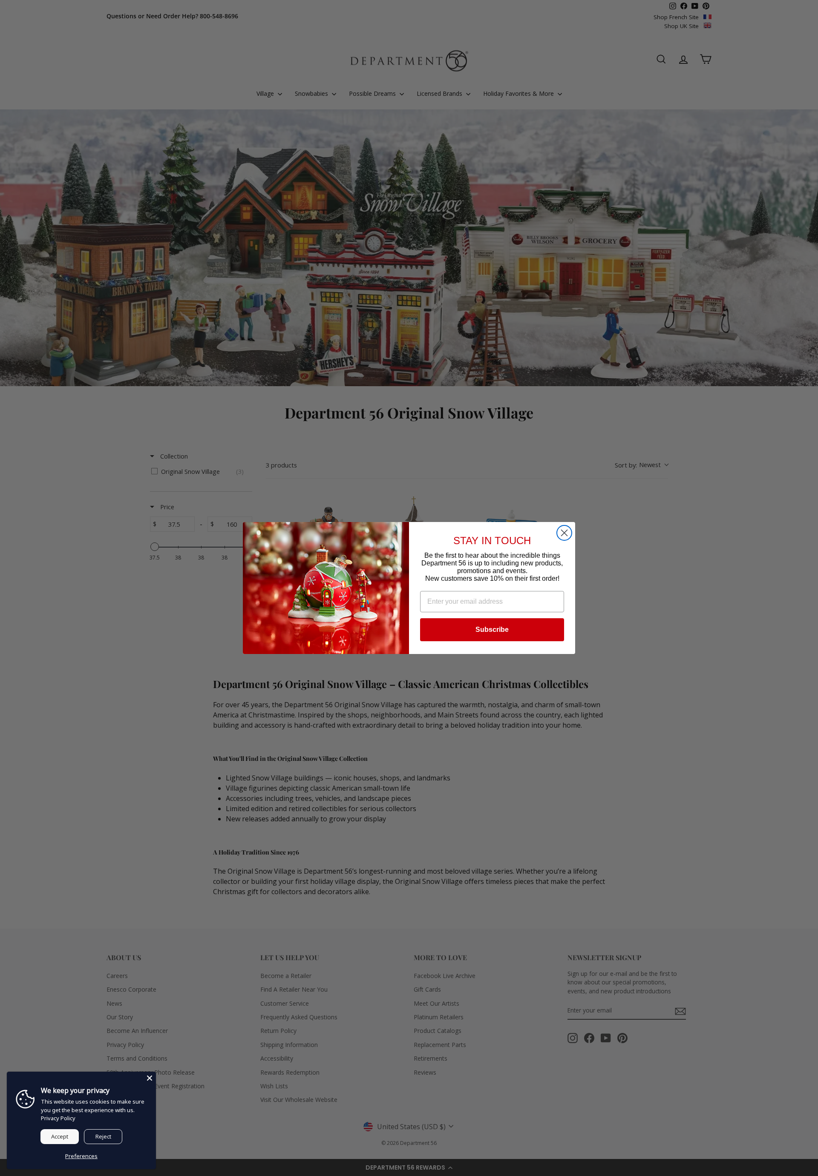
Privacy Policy (58, 1118)
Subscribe (492, 629)
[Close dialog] (564, 532)
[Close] (149, 1078)
